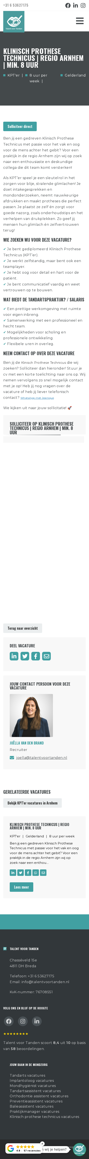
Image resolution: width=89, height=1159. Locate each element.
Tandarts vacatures (27, 1075)
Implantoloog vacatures (32, 1081)
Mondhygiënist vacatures (33, 1086)
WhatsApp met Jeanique (37, 397)
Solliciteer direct (20, 126)
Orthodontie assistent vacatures (39, 1096)
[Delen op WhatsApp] (35, 872)
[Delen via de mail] (46, 656)
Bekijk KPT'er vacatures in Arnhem (32, 803)
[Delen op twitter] (25, 656)
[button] (79, 1149)
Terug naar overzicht (23, 628)
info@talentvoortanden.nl (46, 982)
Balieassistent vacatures (31, 1106)
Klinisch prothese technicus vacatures (44, 1117)
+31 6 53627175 (15, 5)
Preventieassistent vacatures (36, 1101)
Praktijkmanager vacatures (34, 1112)
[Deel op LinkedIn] (14, 656)
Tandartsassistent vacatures (35, 1091)
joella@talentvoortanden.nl (41, 758)
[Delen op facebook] (35, 656)
